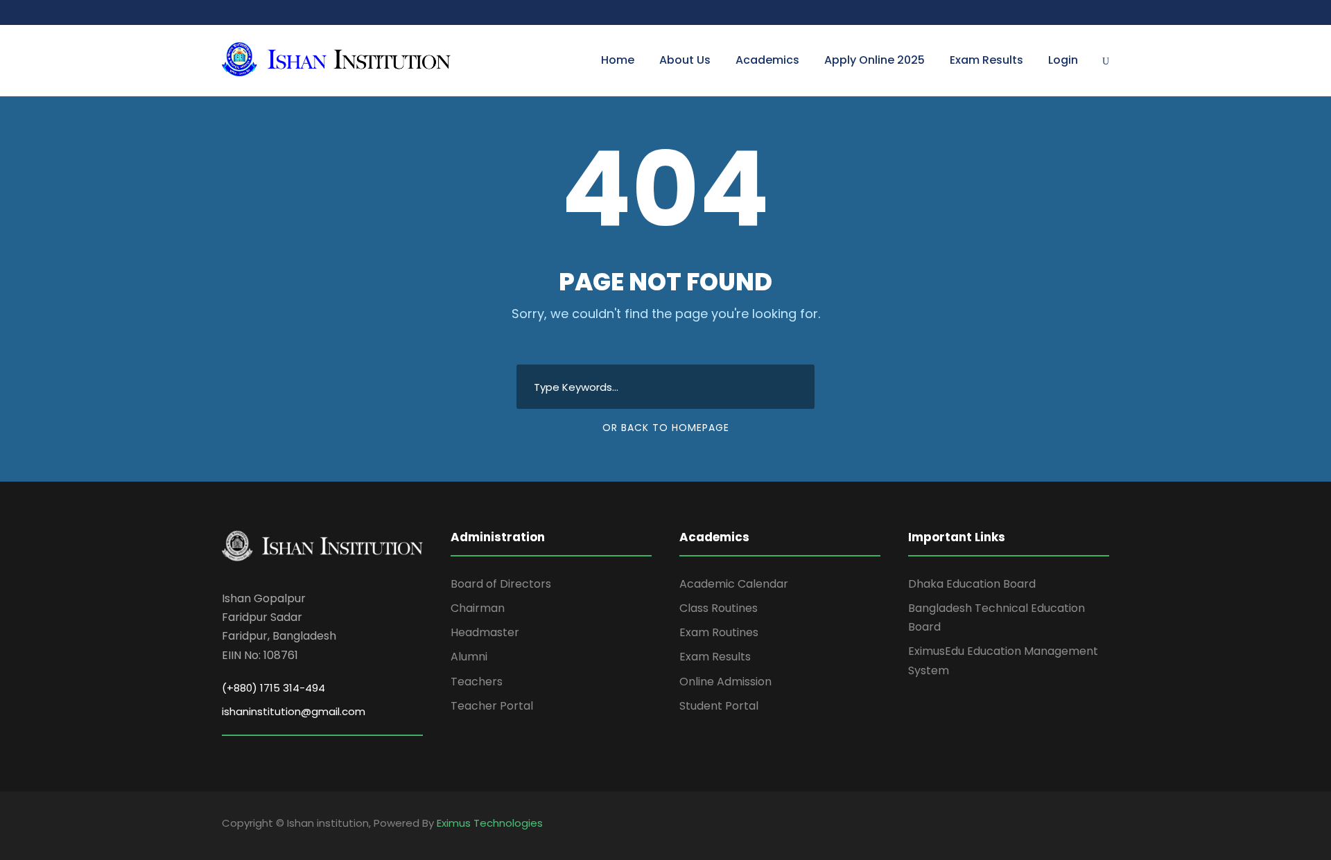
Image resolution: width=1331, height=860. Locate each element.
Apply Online (874, 60)
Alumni (469, 657)
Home (617, 60)
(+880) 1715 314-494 (273, 688)
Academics (767, 60)
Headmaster (485, 632)
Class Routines (718, 608)
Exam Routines (718, 632)
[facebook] (1080, 825)
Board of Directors (501, 584)
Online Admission (725, 682)
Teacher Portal (492, 706)
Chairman (478, 608)
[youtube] (1104, 825)
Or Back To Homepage (665, 428)
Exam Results (986, 60)
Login (1063, 60)
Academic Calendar (733, 584)
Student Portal (718, 706)
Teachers (477, 682)
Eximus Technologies (490, 823)
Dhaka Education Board (972, 584)
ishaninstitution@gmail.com (293, 711)
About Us (685, 60)
